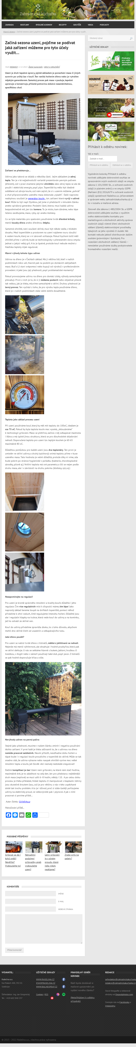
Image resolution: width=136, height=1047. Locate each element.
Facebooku (124, 1002)
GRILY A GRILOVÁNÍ (52, 67)
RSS (46, 994)
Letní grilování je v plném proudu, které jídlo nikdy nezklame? (52, 862)
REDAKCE (14, 67)
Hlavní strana (9, 32)
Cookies (39, 994)
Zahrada (9, 25)
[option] (68, 10)
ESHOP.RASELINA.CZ (45, 983)
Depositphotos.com (124, 994)
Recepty (63, 25)
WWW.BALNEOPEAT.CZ (46, 986)
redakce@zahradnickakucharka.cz (120, 983)
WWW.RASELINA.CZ (45, 979)
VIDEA (90, 25)
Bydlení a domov (44, 25)
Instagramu (110, 1006)
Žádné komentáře (36, 67)
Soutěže (77, 25)
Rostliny (24, 25)
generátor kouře (36, 198)
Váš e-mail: (93, 153)
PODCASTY (104, 25)
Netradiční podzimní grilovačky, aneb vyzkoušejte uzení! (33, 862)
